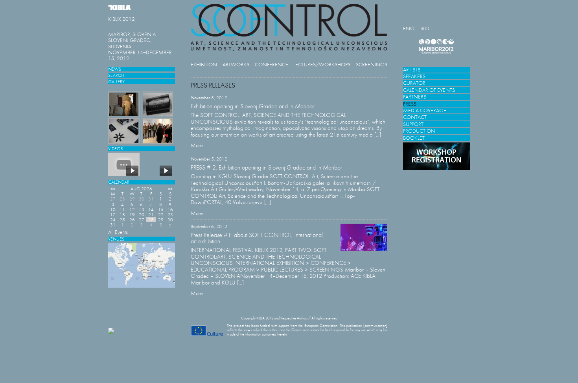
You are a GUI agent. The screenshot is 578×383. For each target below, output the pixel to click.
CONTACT (415, 117)
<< (112, 189)
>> (170, 189)
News (114, 69)
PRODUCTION (419, 131)
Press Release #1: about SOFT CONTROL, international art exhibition (257, 238)
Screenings (371, 64)
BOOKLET (414, 138)
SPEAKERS (414, 76)
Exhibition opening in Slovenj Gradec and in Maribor (252, 106)
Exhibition (204, 64)
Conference (271, 64)
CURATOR (414, 83)
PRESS (409, 104)
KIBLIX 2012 (121, 19)
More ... (199, 145)
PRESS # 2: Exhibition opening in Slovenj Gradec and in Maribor (266, 167)
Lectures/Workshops (321, 64)
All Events (118, 232)
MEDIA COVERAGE (424, 110)
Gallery (116, 81)
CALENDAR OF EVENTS (429, 90)
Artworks (236, 64)
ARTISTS (411, 70)
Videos (115, 148)
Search (116, 75)
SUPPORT (413, 124)
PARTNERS (414, 97)
